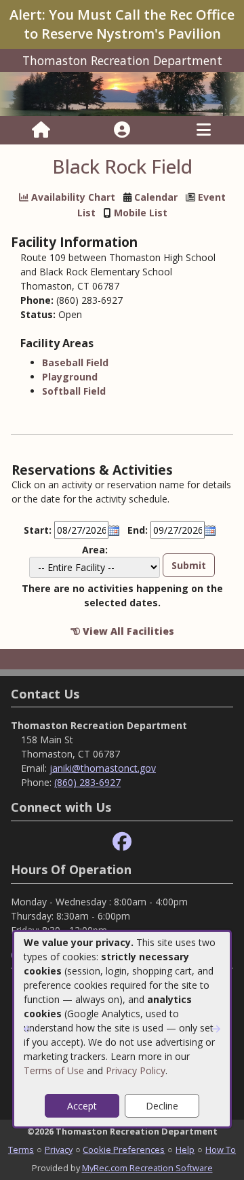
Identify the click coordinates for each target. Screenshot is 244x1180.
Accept (82, 1105)
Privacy (59, 1149)
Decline (162, 1105)
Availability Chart (71, 197)
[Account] (122, 130)
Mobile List (140, 212)
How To (220, 1149)
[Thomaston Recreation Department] (122, 92)
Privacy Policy (135, 1070)
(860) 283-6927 (87, 782)
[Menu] (204, 130)
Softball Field (74, 391)
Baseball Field (75, 362)
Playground (70, 376)
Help (185, 1149)
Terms (21, 1149)
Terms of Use (54, 1070)
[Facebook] (122, 842)
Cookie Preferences (124, 1149)
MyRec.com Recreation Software (147, 1168)
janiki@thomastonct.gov (102, 768)
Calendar (156, 197)
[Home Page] (41, 130)
